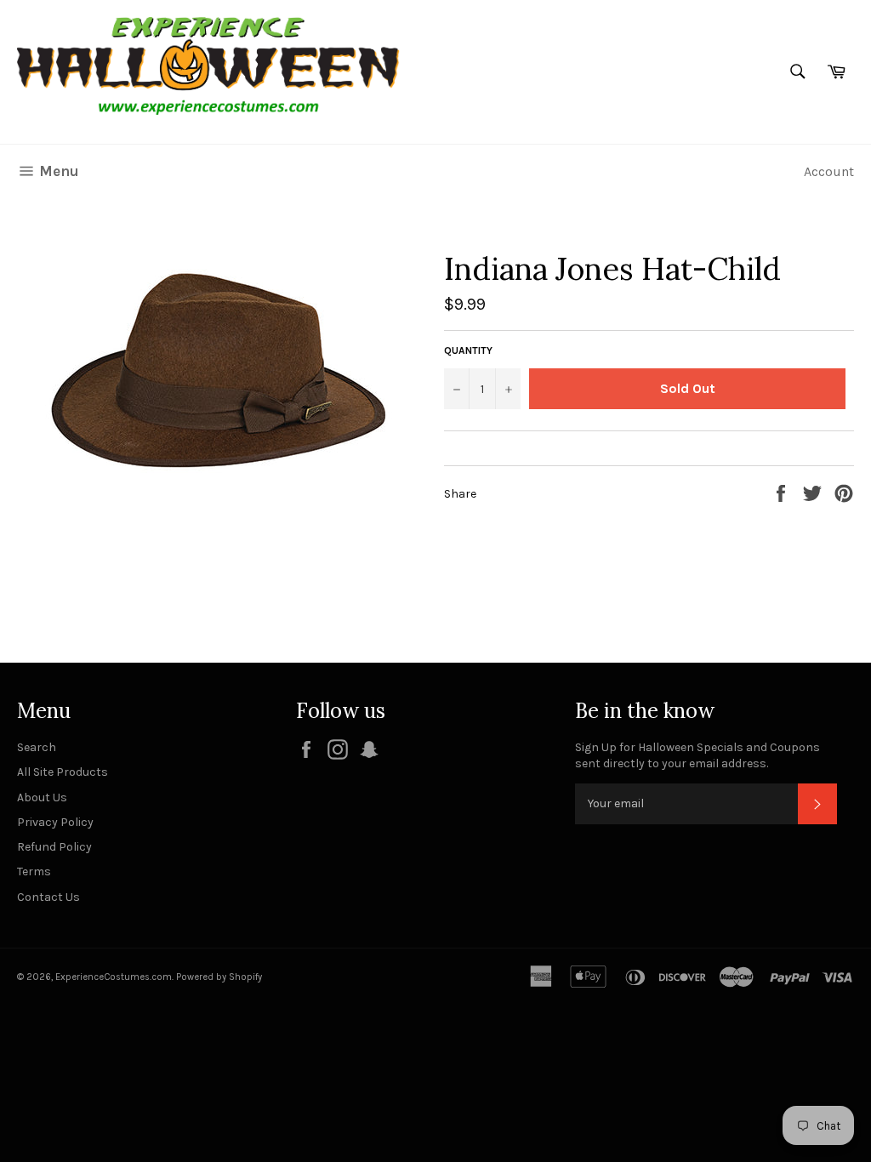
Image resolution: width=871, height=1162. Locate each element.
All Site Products (62, 772)
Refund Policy (54, 847)
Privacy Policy (55, 822)
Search (36, 747)
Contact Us (48, 897)
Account (829, 171)
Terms (34, 871)
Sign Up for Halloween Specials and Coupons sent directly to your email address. (697, 755)
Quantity (468, 350)
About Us (42, 797)
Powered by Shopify (219, 977)
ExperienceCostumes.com (113, 977)
